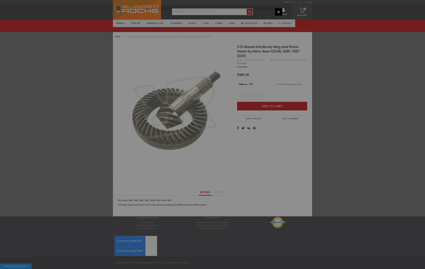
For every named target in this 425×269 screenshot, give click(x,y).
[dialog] (212, 134)
